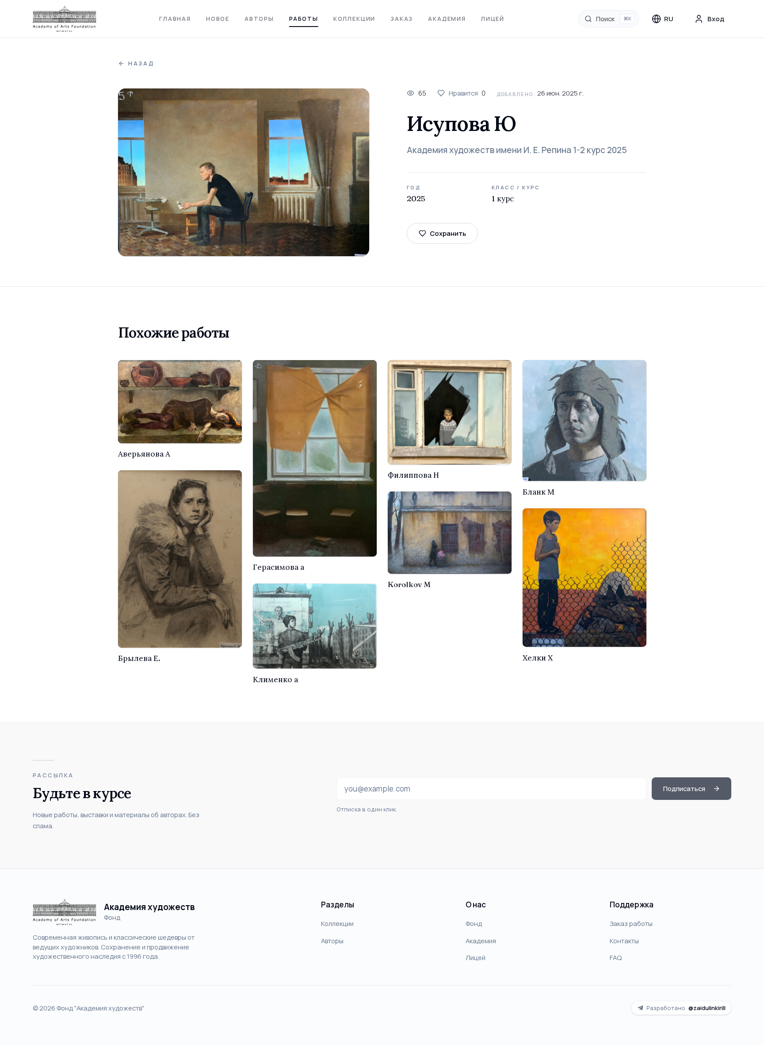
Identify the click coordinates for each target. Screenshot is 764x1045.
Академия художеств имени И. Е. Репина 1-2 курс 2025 (517, 150)
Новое (217, 19)
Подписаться (684, 788)
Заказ (401, 19)
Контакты (624, 940)
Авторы (259, 19)
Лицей (492, 19)
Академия (447, 19)
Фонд (474, 923)
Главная (175, 19)
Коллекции (354, 19)
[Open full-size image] (244, 172)
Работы (303, 19)
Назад (141, 63)
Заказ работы (631, 923)
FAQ (616, 957)
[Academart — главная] (65, 19)
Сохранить (448, 233)
